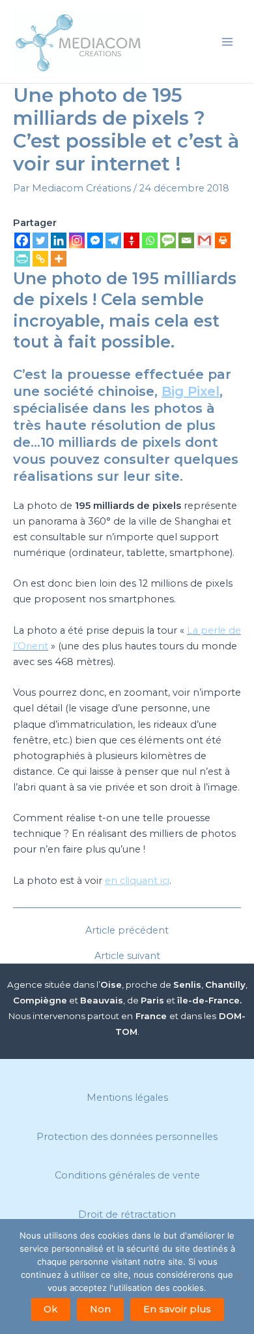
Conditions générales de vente (127, 1175)
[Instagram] (77, 240)
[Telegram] (113, 240)
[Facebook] (22, 240)
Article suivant (127, 956)
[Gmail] (204, 240)
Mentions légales (127, 1097)
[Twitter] (40, 240)
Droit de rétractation (127, 1214)
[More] (58, 259)
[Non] (237, 1276)
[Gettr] (131, 240)
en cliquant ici (137, 881)
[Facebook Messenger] (95, 240)
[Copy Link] (40, 259)
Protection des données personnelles (127, 1137)
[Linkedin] (58, 240)
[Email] (186, 240)
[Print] (223, 240)
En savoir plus (177, 1309)
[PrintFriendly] (22, 259)
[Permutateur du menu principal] (227, 42)
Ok (50, 1309)
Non (100, 1309)
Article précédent (127, 930)
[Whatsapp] (150, 240)
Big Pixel (190, 391)
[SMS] (168, 240)
